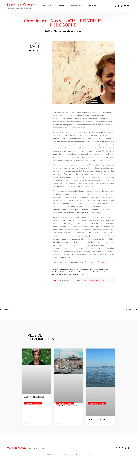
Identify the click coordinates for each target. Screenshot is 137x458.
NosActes (96, 272)
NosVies (55, 274)
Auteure (55, 269)
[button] (30, 51)
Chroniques (63, 269)
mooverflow (87, 455)
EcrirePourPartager (87, 269)
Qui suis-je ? (76, 6)
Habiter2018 (56, 272)
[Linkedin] (122, 6)
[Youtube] (125, 6)
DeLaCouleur (74, 269)
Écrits (61, 6)
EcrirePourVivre (102, 269)
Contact (92, 6)
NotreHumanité (65, 274)
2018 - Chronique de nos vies (63, 31)
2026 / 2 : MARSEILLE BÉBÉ (66, 405)
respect (84, 274)
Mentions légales (69, 455)
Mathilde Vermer (20, 5)
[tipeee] (128, 6)
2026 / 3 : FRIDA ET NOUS (34, 397)
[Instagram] (115, 6)
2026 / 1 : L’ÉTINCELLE (96, 419)
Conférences (46, 6)
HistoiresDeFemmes (70, 272)
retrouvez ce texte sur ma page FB (94, 280)
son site (105, 262)
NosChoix (104, 272)
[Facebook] (118, 6)
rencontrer (76, 274)
